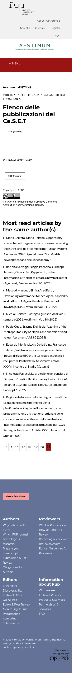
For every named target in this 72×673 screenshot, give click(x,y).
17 (23, 446)
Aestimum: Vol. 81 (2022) (40, 306)
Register (55, 28)
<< (5, 446)
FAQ (42, 613)
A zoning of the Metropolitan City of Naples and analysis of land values (35, 332)
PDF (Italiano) (15, 131)
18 (29, 446)
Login (57, 35)
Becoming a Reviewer (53, 539)
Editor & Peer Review (16, 604)
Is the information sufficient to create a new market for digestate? (35, 277)
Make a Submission (16, 496)
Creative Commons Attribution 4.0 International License (30, 203)
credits (29, 647)
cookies (7, 647)
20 (42, 446)
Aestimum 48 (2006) (17, 87)
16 (16, 446)
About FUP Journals (48, 20)
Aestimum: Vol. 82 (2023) (29, 337)
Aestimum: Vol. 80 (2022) (34, 283)
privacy (18, 647)
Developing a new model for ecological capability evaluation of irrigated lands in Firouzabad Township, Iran (35, 301)
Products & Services (52, 599)
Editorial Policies (50, 595)
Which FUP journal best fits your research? (15, 539)
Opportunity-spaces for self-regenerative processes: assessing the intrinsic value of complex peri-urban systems (35, 243)
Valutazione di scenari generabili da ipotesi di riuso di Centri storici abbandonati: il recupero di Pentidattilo (33, 355)
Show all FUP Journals (32, 28)
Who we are (47, 590)
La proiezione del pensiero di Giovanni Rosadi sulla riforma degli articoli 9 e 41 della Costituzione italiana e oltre (35, 379)
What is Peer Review (52, 525)
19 (35, 446)
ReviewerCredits (49, 543)
